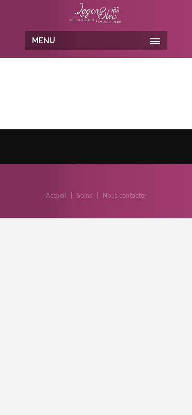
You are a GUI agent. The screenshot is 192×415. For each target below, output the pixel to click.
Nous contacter (125, 195)
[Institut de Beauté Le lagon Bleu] (96, 14)
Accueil (56, 195)
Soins (84, 195)
